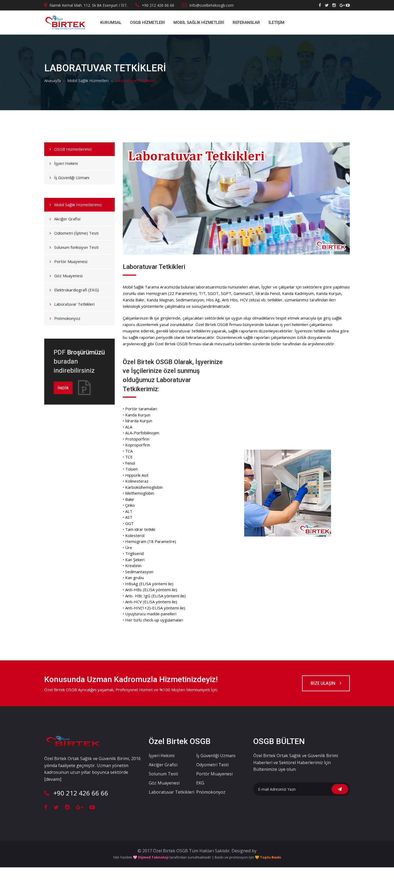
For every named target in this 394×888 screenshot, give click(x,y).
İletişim (276, 22)
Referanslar (246, 22)
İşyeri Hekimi (66, 163)
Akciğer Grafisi (67, 218)
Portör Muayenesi (70, 261)
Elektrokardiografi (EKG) (76, 290)
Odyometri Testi (212, 765)
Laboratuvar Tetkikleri (74, 304)
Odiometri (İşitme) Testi (76, 233)
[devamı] (52, 779)
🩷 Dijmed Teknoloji (151, 857)
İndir (63, 387)
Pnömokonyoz (67, 318)
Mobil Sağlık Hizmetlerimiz (78, 204)
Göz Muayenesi (68, 275)
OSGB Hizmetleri (147, 22)
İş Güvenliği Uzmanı (71, 177)
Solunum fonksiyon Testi (76, 247)
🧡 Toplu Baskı (268, 857)
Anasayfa (52, 80)
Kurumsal (110, 22)
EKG (200, 783)
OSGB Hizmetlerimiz (73, 149)
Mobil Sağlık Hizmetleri (198, 22)
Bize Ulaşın (323, 683)
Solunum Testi (163, 774)
